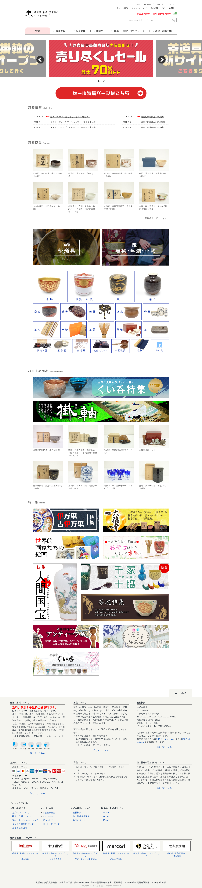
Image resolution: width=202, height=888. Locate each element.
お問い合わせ (79, 820)
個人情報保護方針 (81, 816)
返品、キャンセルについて (25, 820)
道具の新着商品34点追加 (152, 117)
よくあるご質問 (19, 828)
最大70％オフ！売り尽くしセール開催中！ (70, 117)
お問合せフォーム (164, 739)
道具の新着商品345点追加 (153, 122)
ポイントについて (51, 824)
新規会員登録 (49, 812)
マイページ (48, 816)
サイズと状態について (23, 824)
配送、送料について (21, 816)
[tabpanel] (101, 58)
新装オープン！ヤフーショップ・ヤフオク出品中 (73, 122)
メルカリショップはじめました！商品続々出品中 (73, 127)
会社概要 (77, 812)
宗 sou (106, 812)
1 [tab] (98, 81)
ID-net (106, 820)
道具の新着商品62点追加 (152, 127)
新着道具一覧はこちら (156, 218)
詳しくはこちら (37, 753)
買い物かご (48, 820)
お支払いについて (20, 812)
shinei (106, 816)
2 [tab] (104, 81)
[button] (101, 872)
